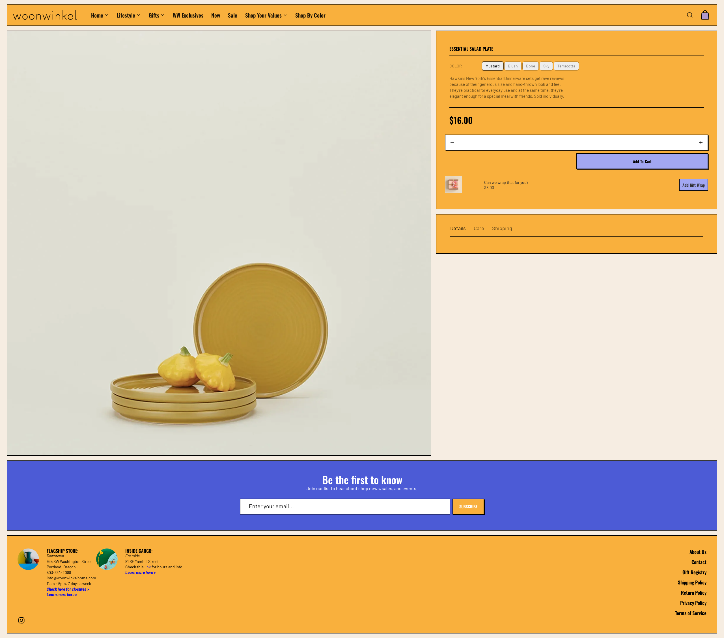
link (148, 566)
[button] (690, 15)
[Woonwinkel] (49, 15)
